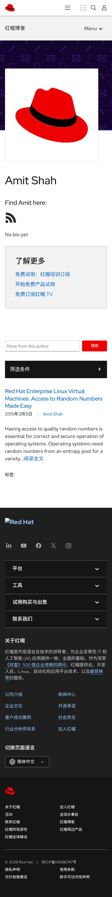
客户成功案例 (18, 717)
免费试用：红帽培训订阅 (42, 274)
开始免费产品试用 (35, 284)
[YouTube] (23, 547)
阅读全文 (34, 458)
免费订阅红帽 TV (34, 294)
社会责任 (67, 717)
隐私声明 (12, 869)
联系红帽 (12, 822)
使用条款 (67, 869)
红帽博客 (15, 28)
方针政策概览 (16, 877)
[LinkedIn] (8, 547)
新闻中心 (67, 694)
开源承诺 (67, 706)
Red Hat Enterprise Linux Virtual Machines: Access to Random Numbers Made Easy (53, 398)
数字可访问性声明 (75, 877)
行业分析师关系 (20, 729)
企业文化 (13, 706)
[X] (53, 547)
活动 (8, 814)
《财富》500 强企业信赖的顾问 (35, 665)
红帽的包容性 (16, 829)
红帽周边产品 (71, 829)
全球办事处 (69, 814)
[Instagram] (68, 547)
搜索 (94, 345)
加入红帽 (67, 729)
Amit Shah (53, 414)
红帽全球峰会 (16, 836)
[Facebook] (38, 547)
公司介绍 (13, 694)
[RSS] (11, 217)
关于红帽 (12, 807)
